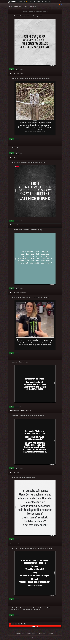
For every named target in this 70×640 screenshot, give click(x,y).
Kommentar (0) (14, 73)
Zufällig (38, 1)
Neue (31, 1)
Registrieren (17, 4)
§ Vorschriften (23, 4)
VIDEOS (25, 6)
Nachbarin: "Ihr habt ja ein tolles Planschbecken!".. (28, 415)
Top (25, 1)
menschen (26, 543)
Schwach (16, 69)
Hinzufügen (47, 1)
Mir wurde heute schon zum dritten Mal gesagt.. (27, 229)
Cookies (29, 637)
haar (27, 410)
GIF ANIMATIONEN (32, 6)
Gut (11, 69)
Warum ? (15, 148)
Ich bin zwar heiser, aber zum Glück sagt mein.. (27, 16)
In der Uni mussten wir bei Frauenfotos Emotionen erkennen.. (32, 548)
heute (22, 292)
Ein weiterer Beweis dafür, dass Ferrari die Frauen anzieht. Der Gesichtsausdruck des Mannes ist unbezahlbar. (32, 608)
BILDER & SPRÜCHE (17, 6)
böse (25, 292)
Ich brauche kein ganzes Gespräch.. (23, 477)
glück (21, 73)
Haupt (20, 1)
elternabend (23, 410)
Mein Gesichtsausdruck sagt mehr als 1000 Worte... (29, 162)
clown (30, 410)
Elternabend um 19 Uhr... (20, 362)
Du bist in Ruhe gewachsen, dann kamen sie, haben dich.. (31, 78)
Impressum (33, 637)
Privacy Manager (39, 637)
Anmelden (11, 4)
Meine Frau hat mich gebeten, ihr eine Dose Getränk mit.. (30, 297)
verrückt (22, 543)
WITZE (10, 6)
